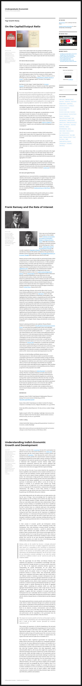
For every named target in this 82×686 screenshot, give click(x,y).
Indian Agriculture (62, 120)
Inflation (61, 124)
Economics (13, 52)
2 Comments (7, 245)
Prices (74, 137)
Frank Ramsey (7, 239)
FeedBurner (70, 79)
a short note (46, 167)
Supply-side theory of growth (65, 141)
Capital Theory (8, 52)
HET (8, 241)
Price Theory (7, 62)
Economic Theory (72, 114)
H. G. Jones (10, 60)
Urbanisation (69, 143)
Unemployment (62, 143)
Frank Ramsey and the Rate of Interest (29, 207)
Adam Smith (7, 451)
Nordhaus (7, 242)
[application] (68, 41)
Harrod (13, 60)
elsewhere (30, 455)
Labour (69, 128)
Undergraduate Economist (16, 9)
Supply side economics (9, 461)
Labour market (62, 130)
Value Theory (61, 145)
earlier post (49, 451)
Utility (11, 238)
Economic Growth (8, 455)
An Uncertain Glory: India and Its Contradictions (10, 464)
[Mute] (73, 44)
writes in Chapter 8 (46, 122)
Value (13, 238)
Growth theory (11, 469)
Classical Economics (9, 452)
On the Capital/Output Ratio (22, 26)
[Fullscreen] (75, 44)
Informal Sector (67, 124)
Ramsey (13, 242)
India (13, 456)
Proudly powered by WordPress (23, 680)
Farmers (61, 116)
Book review (73, 101)
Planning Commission (67, 137)
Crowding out (71, 105)
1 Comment (7, 473)
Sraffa (12, 243)
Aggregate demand (69, 99)
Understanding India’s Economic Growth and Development (25, 444)
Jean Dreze (73, 124)
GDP (10, 456)
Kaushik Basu (62, 126)
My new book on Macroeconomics (66, 57)
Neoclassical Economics (9, 56)
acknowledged (30, 273)
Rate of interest (8, 243)
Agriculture (61, 101)
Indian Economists (70, 120)
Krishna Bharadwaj (63, 128)
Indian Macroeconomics (71, 122)
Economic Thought (8, 233)
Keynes (6, 61)
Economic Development (64, 107)
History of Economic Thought (65, 118)
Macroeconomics (8, 53)
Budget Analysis (62, 103)
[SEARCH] (76, 90)
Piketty (10, 242)
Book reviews (12, 451)
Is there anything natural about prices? (67, 56)
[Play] (60, 44)
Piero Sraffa (7, 238)
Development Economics (10, 454)
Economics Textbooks (63, 114)
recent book (37, 450)
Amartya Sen (7, 463)
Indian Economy (8, 470)
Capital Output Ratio (9, 57)
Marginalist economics (9, 54)
